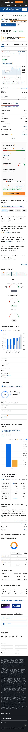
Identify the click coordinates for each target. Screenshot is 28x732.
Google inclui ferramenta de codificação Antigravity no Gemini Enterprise (12, 247)
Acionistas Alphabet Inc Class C (12, 535)
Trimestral (8, 435)
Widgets (17, 652)
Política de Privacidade (6, 718)
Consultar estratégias (9, 39)
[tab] (8, 274)
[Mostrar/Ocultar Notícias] (9, 51)
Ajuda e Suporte (5, 650)
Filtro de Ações (10, 5)
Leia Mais (3, 517)
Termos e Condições (5, 713)
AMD (3, 589)
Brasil (16, 5)
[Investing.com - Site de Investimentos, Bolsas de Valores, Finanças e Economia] (8, 2)
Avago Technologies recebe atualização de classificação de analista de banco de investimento (13, 228)
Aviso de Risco (4, 722)
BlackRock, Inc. (5, 576)
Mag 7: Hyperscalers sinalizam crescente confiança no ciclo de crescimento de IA (13, 238)
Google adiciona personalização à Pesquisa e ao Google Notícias (13, 257)
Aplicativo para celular (20, 647)
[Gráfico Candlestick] (2, 51)
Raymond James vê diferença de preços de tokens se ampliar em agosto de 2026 (13, 218)
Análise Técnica (6, 269)
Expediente (4, 652)
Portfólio (17, 650)
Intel (15, 589)
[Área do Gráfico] (4, 51)
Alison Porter (8, 241)
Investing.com (8, 232)
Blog (16, 644)
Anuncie (3, 647)
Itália (25, 529)
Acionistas (14, 48)
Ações (3, 5)
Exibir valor (23, 88)
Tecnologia (24, 524)
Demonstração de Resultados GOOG (11, 425)
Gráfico (8, 44)
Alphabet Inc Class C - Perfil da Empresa (12, 505)
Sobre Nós (3, 644)
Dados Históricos (21, 48)
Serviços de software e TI (20, 521)
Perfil (9, 48)
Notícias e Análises (17, 44)
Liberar (15, 498)
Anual (2, 435)
